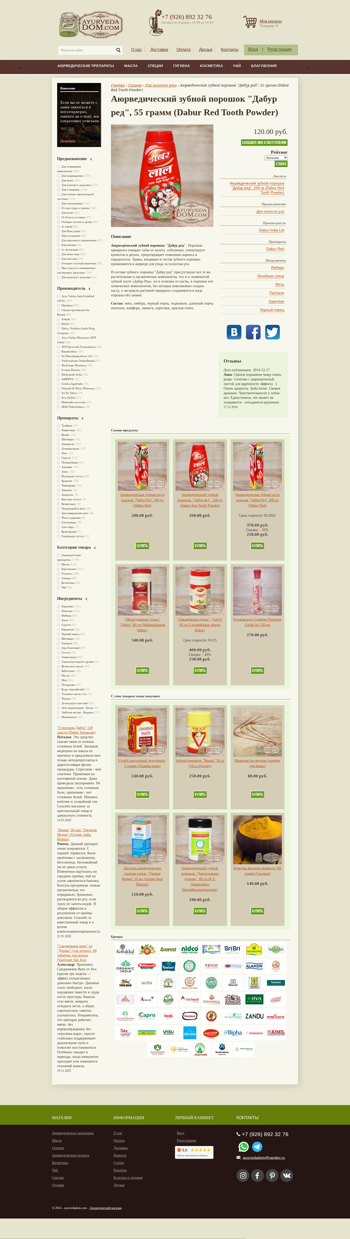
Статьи (119, 1163)
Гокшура (66, 643)
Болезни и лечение (128, 1178)
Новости (120, 1155)
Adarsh (65, 319)
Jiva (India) (68, 397)
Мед (64, 680)
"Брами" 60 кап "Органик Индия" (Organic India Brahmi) (77, 834)
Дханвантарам (70, 448)
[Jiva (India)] (254, 1006)
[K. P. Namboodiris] (190, 973)
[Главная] (91, 24)
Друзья (205, 49)
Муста (65, 675)
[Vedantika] (276, 956)
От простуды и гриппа (75, 208)
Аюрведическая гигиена (70, 1155)
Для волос (67, 212)
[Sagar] (200, 1056)
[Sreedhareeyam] (243, 1056)
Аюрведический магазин (105, 1208)
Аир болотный (70, 647)
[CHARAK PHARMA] (233, 989)
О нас (136, 49)
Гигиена (181, 66)
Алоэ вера (68, 526)
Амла (65, 471)
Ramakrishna (69, 351)
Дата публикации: (238, 370)
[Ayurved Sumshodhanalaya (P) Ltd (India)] (190, 1039)
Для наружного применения (78, 240)
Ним (64, 453)
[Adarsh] (147, 1006)
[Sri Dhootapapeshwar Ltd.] (211, 956)
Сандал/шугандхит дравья (77, 661)
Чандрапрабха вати (73, 508)
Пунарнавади (69, 462)
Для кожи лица (70, 254)
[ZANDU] (254, 1023)
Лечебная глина (270, 276)
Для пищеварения (72, 175)
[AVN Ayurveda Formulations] (125, 1023)
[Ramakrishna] (222, 1056)
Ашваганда (68, 430)
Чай (237, 66)
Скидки (58, 1178)
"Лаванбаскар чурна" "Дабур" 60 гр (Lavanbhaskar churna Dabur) (200, 625)
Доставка (159, 49)
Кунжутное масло (72, 666)
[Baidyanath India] (147, 973)
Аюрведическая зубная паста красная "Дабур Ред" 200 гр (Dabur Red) (257, 500)
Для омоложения (71, 203)
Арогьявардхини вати (75, 513)
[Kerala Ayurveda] (179, 1056)
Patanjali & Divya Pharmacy (78, 388)
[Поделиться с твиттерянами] (272, 338)
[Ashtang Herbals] (168, 1006)
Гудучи (66, 457)
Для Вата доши (70, 231)
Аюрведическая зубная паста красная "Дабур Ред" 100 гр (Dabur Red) (142, 500)
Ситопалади (69, 522)
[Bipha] (233, 1039)
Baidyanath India (71, 374)
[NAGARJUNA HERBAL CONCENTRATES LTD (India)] (254, 956)
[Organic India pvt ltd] (125, 973)
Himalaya (67, 305)
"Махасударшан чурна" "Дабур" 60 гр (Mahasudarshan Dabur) (142, 625)
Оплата (184, 49)
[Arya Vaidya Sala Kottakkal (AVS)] (125, 956)
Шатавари (68, 439)
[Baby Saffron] (125, 1039)
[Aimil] (276, 1039)
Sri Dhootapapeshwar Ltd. (76, 356)
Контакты (230, 49)
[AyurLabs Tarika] (147, 989)
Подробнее (67, 141)
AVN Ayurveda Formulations (78, 346)
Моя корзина (271, 21)
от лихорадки (69, 249)
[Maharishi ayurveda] (157, 1056)
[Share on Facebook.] (253, 338)
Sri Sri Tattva (69, 392)
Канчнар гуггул (71, 499)
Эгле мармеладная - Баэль (77, 707)
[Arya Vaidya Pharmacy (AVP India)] (147, 956)
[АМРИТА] (233, 1006)
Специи (155, 66)
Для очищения (70, 189)
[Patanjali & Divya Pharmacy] (211, 1006)
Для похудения (70, 235)
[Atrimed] (190, 1006)
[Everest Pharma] (168, 956)
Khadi (65, 323)
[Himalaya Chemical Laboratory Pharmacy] (276, 1023)
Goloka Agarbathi (72, 383)
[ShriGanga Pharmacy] (276, 1006)
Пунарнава (68, 684)
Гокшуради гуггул (73, 536)
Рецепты (120, 1170)
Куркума (67, 480)
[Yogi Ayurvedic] (147, 1039)
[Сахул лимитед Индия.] (276, 973)
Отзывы (58, 1185)
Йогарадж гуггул (72, 476)
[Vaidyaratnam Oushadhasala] (211, 989)
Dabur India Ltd (271, 230)
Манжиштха (69, 717)
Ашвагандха (69, 657)
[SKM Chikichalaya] (254, 1039)
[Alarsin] (254, 973)
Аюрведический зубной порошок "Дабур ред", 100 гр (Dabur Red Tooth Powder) (257, 187)
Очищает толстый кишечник (78, 263)
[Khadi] (190, 989)
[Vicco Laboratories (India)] (211, 973)
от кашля (66, 226)
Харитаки (276, 301)
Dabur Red (275, 249)
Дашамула (68, 443)
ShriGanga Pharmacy (74, 365)
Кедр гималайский (72, 689)
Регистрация (279, 49)
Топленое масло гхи (73, 693)
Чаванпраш (68, 485)
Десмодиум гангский (74, 703)
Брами (65, 434)
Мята (279, 284)
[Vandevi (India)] (254, 989)
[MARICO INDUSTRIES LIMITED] (168, 973)
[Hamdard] (190, 1023)
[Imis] (168, 1023)
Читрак (65, 698)
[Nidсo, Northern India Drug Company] (190, 956)
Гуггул (65, 652)
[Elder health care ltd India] (125, 989)
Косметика (211, 66)
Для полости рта (270, 211)
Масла (131, 66)
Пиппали (276, 293)
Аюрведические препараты (85, 66)
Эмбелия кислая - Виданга (77, 712)
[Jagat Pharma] (233, 973)
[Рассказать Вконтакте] (234, 338)
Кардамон (67, 629)
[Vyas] (211, 1023)
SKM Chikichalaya (72, 406)
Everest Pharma (70, 369)
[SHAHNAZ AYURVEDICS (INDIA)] (233, 1023)
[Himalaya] (276, 989)
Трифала (66, 425)
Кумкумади (68, 503)
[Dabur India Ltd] (168, 989)
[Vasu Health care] (168, 1039)
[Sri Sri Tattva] (233, 956)
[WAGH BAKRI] (211, 1039)
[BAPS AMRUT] (125, 1006)
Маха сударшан (71, 517)
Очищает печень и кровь (76, 221)
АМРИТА (67, 379)
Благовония (264, 66)
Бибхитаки (68, 670)
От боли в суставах (73, 217)
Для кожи (67, 180)
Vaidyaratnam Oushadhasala (78, 360)
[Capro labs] (147, 1023)
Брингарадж (69, 531)
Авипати (67, 490)
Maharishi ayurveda (73, 402)
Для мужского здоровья (76, 277)
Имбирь (277, 267)
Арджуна (67, 494)
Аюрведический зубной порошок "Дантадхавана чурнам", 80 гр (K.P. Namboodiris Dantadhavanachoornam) (200, 879)
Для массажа (69, 258)
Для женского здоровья (75, 184)
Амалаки (67, 466)
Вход (253, 49)
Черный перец (272, 310)
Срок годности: (251, 515)
